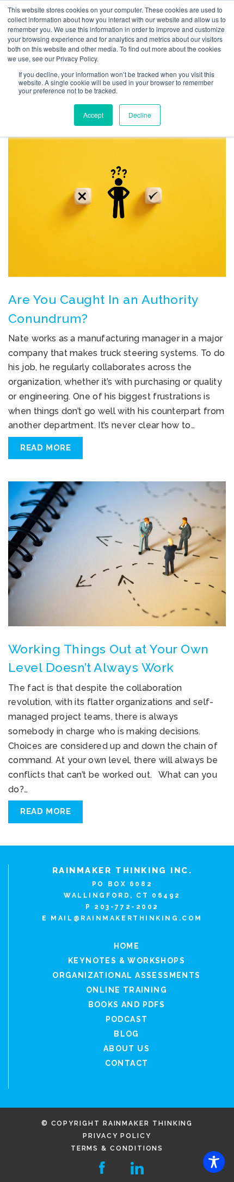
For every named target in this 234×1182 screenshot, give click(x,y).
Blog (126, 1034)
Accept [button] (93, 114)
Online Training (126, 990)
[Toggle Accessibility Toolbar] (214, 1162)
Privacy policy (117, 1136)
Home (127, 946)
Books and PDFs (126, 1004)
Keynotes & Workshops (126, 960)
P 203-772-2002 (122, 907)
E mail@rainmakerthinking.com (122, 918)
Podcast (127, 1019)
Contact (127, 1063)
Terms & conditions (117, 1148)
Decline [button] (139, 114)
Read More (45, 448)
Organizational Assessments (126, 975)
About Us (126, 1048)
